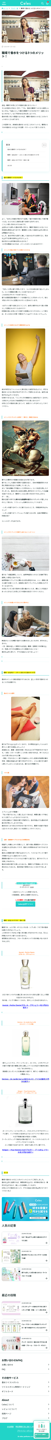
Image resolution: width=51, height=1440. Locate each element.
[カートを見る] (47, 4)
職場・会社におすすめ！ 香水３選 (18, 160)
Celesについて (8, 1404)
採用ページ (6, 1413)
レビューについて (9, 1409)
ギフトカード (7, 1391)
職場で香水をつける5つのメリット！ (23, 54)
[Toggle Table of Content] (43, 145)
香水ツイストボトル (10, 1382)
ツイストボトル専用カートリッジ (16, 1386)
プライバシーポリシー (25, 1430)
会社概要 (10, 1426)
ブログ (4, 1418)
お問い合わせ (7, 1364)
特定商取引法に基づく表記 (25, 1426)
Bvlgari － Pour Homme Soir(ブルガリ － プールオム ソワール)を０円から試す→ (25, 1151)
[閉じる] (48, 1422)
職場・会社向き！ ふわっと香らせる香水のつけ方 (23, 155)
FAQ (3, 1369)
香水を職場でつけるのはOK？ (16, 149)
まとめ (9, 165)
